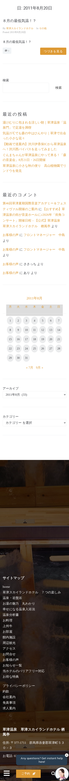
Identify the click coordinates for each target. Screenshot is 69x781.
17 (26, 339)
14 (58, 329)
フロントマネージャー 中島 (44, 235)
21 (58, 339)
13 (50, 329)
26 (42, 348)
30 (18, 357)
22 (10, 348)
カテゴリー (11, 416)
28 (58, 348)
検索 (6, 80)
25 (34, 348)
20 (50, 339)
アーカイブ (11, 388)
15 (10, 339)
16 (18, 339)
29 (10, 357)
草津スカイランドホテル (19, 28)
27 (50, 348)
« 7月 (29, 367)
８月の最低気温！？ (19, 21)
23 (18, 348)
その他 (43, 28)
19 (42, 339)
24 (26, 348)
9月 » (39, 367)
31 (26, 357)
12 (42, 329)
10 (26, 329)
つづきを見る (53, 51)
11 (34, 329)
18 (34, 339)
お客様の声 (11, 235)
